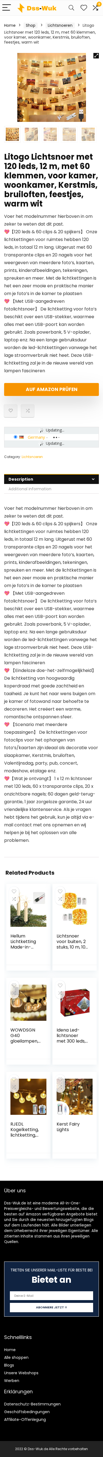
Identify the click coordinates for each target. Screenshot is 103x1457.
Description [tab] (21, 479)
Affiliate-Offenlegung (25, 1419)
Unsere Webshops (21, 1373)
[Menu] (6, 8)
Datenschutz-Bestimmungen (32, 1404)
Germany (36, 437)
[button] (96, 55)
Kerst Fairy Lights (68, 1127)
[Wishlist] (83, 7)
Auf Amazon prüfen (51, 389)
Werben (11, 1380)
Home (10, 25)
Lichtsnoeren (60, 25)
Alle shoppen (16, 1357)
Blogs (9, 1365)
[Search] (71, 8)
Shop (30, 25)
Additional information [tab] (30, 489)
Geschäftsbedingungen (27, 1412)
